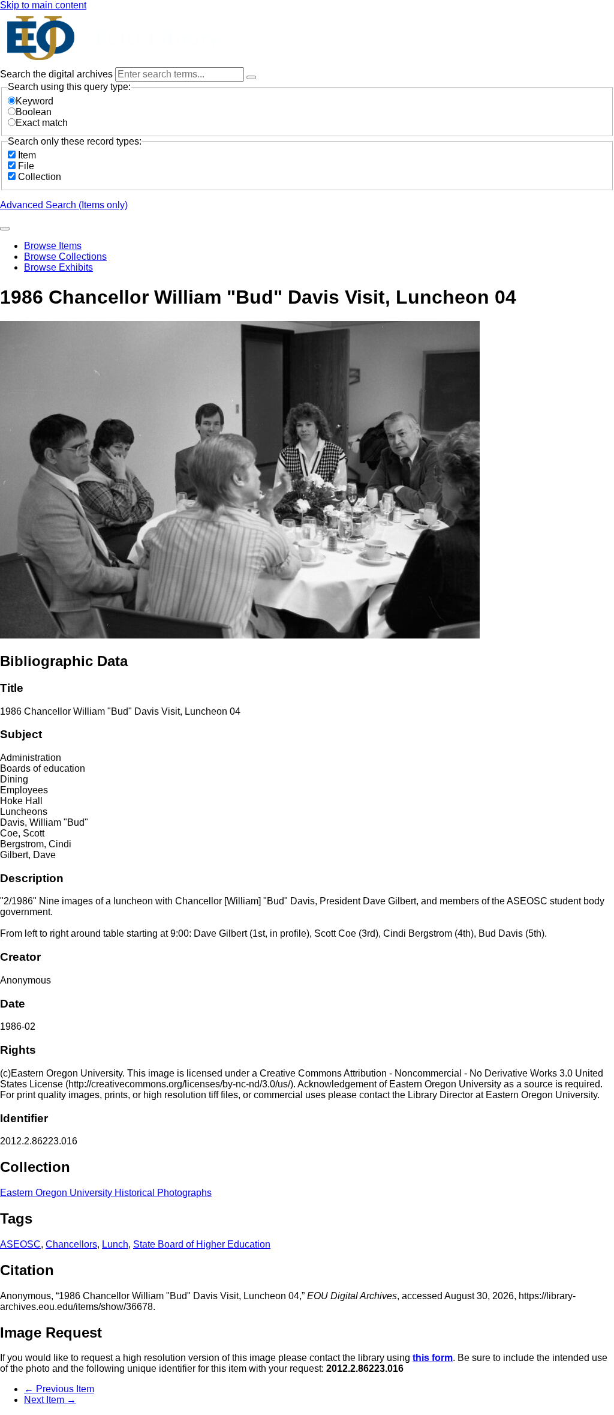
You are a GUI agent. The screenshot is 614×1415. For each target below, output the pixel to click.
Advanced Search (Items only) (64, 205)
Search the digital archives (57, 74)
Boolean (34, 112)
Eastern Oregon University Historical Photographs (106, 1193)
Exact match (42, 123)
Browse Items (53, 246)
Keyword (34, 101)
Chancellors (71, 1244)
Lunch (115, 1244)
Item (27, 155)
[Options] (251, 77)
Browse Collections (65, 256)
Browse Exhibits (58, 267)
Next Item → (50, 1400)
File (26, 166)
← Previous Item (59, 1389)
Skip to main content (43, 5)
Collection (39, 177)
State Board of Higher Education (201, 1244)
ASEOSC (20, 1244)
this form (433, 1358)
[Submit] (5, 228)
